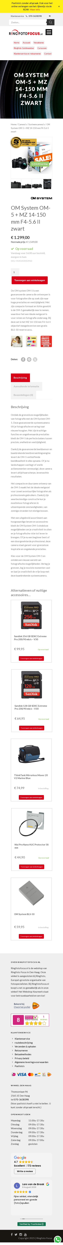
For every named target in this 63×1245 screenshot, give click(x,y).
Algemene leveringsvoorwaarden (31, 1062)
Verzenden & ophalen (25, 1046)
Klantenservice (22, 1038)
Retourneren (21, 1050)
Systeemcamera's (36, 124)
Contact (47, 53)
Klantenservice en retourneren (27, 53)
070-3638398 (21, 1099)
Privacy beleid (22, 1058)
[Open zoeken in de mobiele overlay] (31, 20)
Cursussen (42, 48)
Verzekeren (39, 42)
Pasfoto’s (19, 1066)
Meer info (35, 9)
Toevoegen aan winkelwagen (29, 280)
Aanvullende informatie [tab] (26, 386)
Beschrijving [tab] (20, 377)
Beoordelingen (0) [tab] (23, 395)
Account (26, 42)
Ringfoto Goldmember (24, 48)
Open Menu (49, 32)
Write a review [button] (25, 1171)
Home (16, 42)
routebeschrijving (24, 1042)
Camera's (22, 124)
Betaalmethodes (23, 1054)
